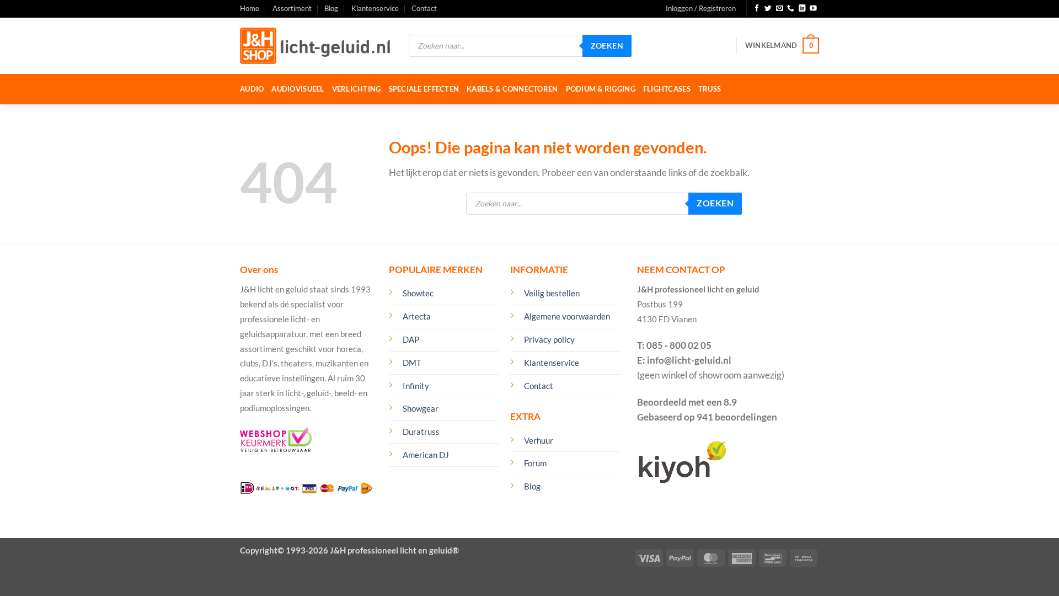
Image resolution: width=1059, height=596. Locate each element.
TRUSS (709, 88)
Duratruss (421, 432)
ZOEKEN (607, 45)
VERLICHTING (356, 88)
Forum (535, 463)
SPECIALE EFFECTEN (424, 88)
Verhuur (538, 440)
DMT (412, 363)
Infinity (416, 386)
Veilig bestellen (552, 293)
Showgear (420, 408)
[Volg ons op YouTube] (813, 9)
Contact (424, 8)
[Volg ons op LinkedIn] (802, 9)
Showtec (418, 293)
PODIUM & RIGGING (600, 88)
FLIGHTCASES (667, 88)
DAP (411, 339)
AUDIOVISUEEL (297, 88)
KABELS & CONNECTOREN (512, 88)
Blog (331, 8)
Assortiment (292, 8)
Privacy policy (549, 339)
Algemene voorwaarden (567, 316)
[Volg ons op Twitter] (768, 9)
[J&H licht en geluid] (316, 46)
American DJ (426, 455)
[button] (701, 9)
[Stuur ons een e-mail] (779, 9)
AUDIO (252, 88)
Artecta (417, 316)
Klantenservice (375, 8)
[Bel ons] (790, 9)
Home (249, 8)
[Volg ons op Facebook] (757, 9)
